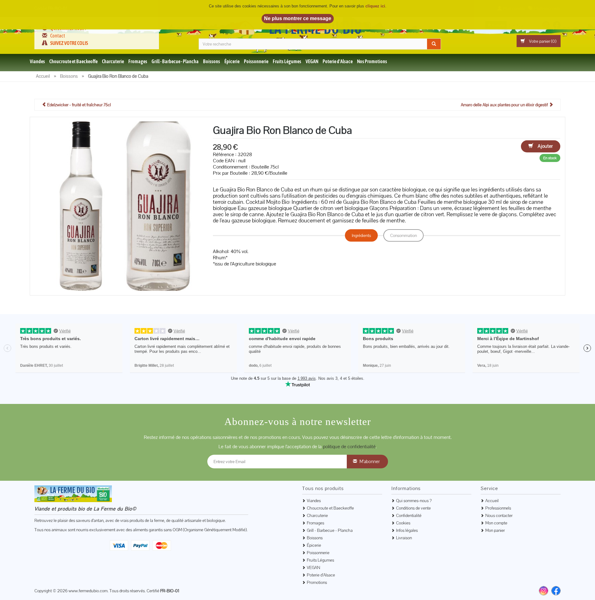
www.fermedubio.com (88, 590)
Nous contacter (499, 515)
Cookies (403, 523)
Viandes (37, 61)
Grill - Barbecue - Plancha (175, 61)
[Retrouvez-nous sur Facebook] (556, 590)
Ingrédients (361, 235)
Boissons (211, 61)
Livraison (404, 538)
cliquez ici (375, 6)
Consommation (403, 235)
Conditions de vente (413, 508)
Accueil (492, 500)
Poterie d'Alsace (338, 61)
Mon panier (495, 530)
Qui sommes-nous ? (414, 500)
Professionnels (498, 508)
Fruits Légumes (287, 61)
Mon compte (496, 523)
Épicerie (232, 61)
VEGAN (312, 61)
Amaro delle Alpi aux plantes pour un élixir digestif (505, 104)
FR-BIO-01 (169, 590)
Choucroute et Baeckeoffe (73, 61)
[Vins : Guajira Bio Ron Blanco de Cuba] (119, 205)
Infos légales (407, 530)
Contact (57, 35)
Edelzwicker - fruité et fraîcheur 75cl (78, 104)
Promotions (317, 582)
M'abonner (369, 461)
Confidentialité (408, 515)
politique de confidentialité (349, 446)
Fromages (137, 61)
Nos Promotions (372, 61)
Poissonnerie (256, 61)
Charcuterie (113, 61)
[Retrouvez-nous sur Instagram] (543, 590)
